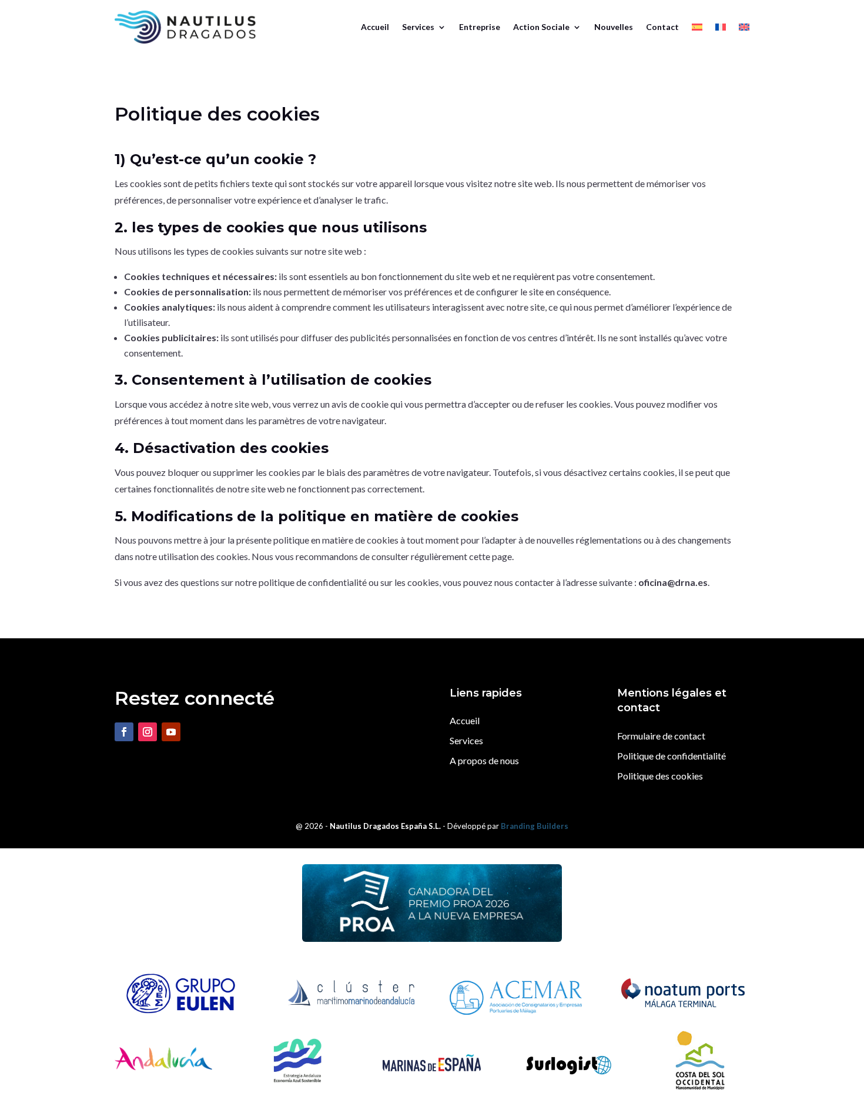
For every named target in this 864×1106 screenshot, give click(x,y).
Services (418, 27)
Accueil (375, 27)
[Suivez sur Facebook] (124, 731)
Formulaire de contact (661, 735)
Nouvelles (613, 27)
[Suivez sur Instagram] (147, 731)
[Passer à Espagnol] (697, 27)
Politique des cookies (660, 775)
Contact (662, 27)
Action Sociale (541, 27)
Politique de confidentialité (671, 755)
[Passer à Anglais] (744, 27)
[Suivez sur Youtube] (171, 731)
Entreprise (479, 27)
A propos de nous (484, 760)
